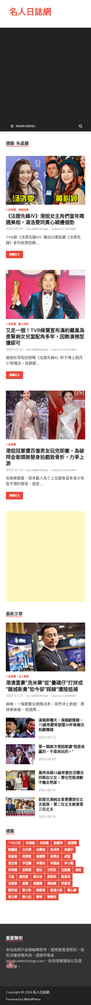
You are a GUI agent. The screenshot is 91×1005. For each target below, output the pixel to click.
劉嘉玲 (58, 843)
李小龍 (68, 863)
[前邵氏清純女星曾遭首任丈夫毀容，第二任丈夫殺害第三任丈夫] (20, 815)
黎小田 (26, 897)
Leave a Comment (64, 229)
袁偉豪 (12, 883)
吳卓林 (54, 849)
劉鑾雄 (12, 849)
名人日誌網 (30, 11)
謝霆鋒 (37, 883)
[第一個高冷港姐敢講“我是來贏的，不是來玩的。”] (20, 762)
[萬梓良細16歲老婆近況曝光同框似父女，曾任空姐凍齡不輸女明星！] (20, 789)
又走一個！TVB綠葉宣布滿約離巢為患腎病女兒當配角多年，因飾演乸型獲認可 (45, 336)
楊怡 (39, 870)
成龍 (67, 856)
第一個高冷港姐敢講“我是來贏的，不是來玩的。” (61, 749)
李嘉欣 (40, 863)
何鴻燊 (30, 843)
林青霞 (12, 870)
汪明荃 (51, 870)
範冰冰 (37, 876)
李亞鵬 (26, 863)
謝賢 (25, 883)
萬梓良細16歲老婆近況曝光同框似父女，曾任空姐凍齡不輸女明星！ (61, 777)
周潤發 (26, 856)
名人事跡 (24, 676)
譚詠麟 (51, 883)
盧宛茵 (23, 876)
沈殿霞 (65, 870)
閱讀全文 (14, 254)
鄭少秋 (26, 890)
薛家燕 (51, 876)
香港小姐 (56, 890)
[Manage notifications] (10, 964)
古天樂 (26, 849)
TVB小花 (14, 843)
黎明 (39, 897)
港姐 (78, 870)
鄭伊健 (12, 890)
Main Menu (25, 126)
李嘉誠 (54, 863)
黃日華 (12, 897)
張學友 (54, 856)
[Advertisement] (45, 73)
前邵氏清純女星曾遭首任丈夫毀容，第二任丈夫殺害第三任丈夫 (60, 804)
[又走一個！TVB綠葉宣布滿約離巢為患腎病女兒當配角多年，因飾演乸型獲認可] (45, 296)
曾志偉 (12, 863)
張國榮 (40, 856)
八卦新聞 (11, 209)
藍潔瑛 (65, 876)
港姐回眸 (23, 209)
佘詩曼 (44, 843)
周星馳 (12, 856)
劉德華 (72, 843)
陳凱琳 (40, 890)
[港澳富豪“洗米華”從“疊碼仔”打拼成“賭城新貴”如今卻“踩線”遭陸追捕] (45, 672)
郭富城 (65, 883)
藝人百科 (23, 324)
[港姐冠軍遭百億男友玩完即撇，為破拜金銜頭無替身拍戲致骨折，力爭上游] (45, 417)
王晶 (11, 876)
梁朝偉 (26, 870)
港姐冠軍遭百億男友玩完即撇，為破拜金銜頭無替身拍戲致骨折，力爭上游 (45, 457)
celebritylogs (39, 229)
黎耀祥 (51, 897)
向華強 (40, 849)
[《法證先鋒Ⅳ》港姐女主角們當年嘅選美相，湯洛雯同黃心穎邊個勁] (45, 182)
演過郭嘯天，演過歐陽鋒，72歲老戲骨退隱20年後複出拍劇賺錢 (61, 725)
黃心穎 (71, 890)
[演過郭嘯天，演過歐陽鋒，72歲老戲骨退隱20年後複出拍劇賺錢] (20, 736)
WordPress (32, 999)
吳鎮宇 (68, 849)
